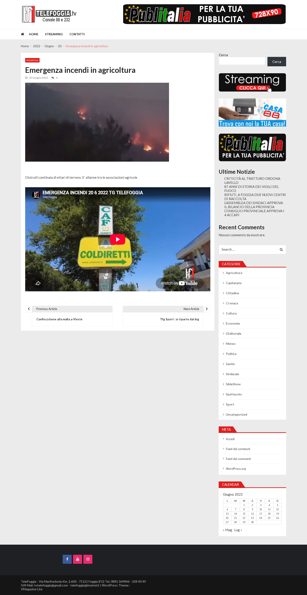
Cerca (223, 55)
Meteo (231, 343)
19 (277, 513)
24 (260, 518)
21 (235, 518)
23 (252, 518)
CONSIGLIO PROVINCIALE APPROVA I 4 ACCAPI (254, 213)
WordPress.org (236, 468)
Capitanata (233, 283)
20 (227, 518)
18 (269, 513)
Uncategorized (236, 414)
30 (252, 522)
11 (269, 509)
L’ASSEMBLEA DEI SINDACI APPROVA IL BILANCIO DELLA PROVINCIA (253, 205)
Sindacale (32, 60)
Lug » (238, 530)
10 (260, 509)
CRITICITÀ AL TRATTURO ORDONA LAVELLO (252, 180)
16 (252, 513)
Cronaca (232, 303)
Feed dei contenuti (238, 449)
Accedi (230, 439)
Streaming (54, 34)
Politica (231, 354)
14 (235, 513)
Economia (233, 323)
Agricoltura (234, 273)
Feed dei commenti (238, 459)
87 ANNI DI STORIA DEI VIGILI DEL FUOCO (251, 189)
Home (33, 34)
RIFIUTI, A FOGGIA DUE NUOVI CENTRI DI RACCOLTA (255, 197)
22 (244, 518)
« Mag (227, 530)
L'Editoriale (233, 333)
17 (260, 513)
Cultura (231, 313)
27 (227, 522)
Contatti (77, 34)
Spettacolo (234, 394)
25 (269, 518)
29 (244, 522)
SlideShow (233, 384)
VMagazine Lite (31, 589)
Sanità (230, 364)
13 (227, 513)
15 (244, 513)
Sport (230, 404)
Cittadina (232, 293)
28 (235, 522)
